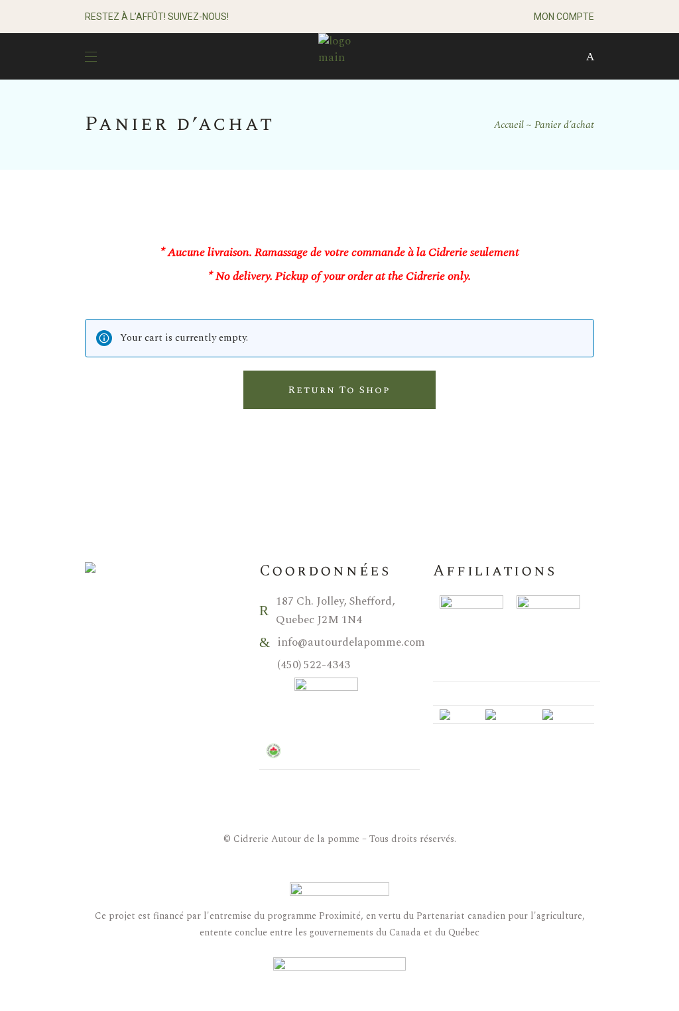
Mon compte (564, 16)
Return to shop (339, 390)
